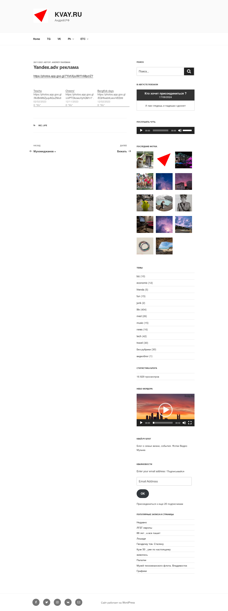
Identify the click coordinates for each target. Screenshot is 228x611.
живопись (142, 554)
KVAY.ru (68, 14)
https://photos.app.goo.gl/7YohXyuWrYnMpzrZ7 (63, 76)
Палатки (141, 560)
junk (139, 303)
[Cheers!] (82, 96)
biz (40, 125)
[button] (165, 410)
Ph (69, 39)
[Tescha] (49, 96)
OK (143, 493)
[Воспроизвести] (141, 130)
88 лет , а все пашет (148, 533)
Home (36, 39)
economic (142, 283)
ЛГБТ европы (144, 527)
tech (139, 336)
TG (49, 39)
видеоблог (143, 356)
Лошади (141, 538)
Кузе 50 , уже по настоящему (154, 549)
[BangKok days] (113, 96)
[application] (166, 130)
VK (59, 39)
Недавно (142, 522)
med (139, 316)
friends (140, 289)
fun (138, 296)
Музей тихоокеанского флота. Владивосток (162, 565)
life (45, 125)
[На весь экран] (190, 423)
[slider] (188, 130)
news (139, 329)
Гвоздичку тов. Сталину (150, 544)
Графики (142, 571)
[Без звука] (180, 130)
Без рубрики (144, 349)
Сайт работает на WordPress (118, 602)
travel (140, 342)
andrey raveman (61, 62)
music (140, 323)
